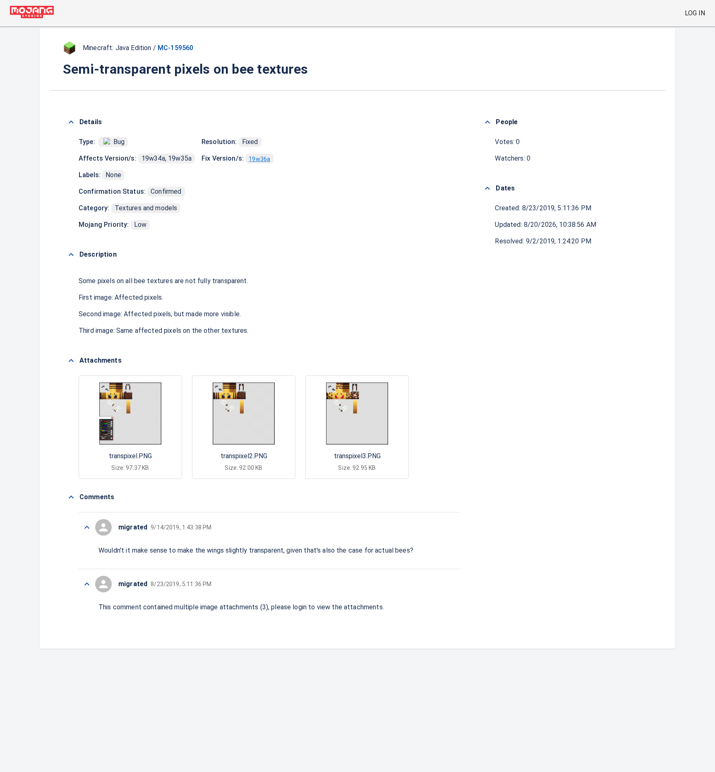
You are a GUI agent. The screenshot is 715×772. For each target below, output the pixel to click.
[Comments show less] (71, 497)
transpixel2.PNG (244, 456)
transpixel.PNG (130, 456)
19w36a (259, 159)
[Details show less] (71, 122)
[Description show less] (71, 254)
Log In (695, 13)
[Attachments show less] (71, 360)
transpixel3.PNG (357, 456)
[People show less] (487, 122)
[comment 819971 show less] (87, 584)
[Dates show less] (487, 188)
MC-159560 (175, 48)
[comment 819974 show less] (87, 527)
